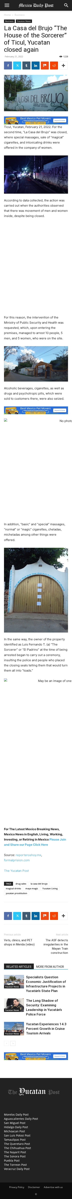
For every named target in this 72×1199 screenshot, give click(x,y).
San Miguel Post (14, 1123)
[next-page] (12, 1043)
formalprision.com (17, 860)
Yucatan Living (50, 888)
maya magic (31, 888)
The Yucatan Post (16, 871)
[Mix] (45, 65)
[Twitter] (17, 65)
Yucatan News (24, 21)
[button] (6, 5)
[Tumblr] (26, 65)
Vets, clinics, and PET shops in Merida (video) (19, 942)
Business (20, 15)
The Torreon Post (15, 1165)
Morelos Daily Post (16, 1114)
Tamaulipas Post (15, 1139)
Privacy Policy (16, 1187)
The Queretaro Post (17, 1144)
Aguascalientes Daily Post (21, 1119)
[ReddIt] (54, 65)
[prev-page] (6, 1043)
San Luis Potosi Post (17, 1135)
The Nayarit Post (15, 1152)
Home (7, 15)
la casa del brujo (39, 883)
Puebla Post (12, 1160)
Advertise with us (53, 1187)
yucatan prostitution (16, 893)
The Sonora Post (15, 1156)
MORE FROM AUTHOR (50, 966)
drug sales (21, 883)
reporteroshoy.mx (28, 855)
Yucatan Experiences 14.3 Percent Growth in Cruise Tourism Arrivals (46, 1028)
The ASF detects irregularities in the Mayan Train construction (56, 946)
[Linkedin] (36, 65)
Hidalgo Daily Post (16, 1127)
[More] (63, 65)
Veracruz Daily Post (17, 1169)
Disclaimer (34, 1187)
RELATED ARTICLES (18, 966)
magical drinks (13, 888)
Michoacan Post (14, 1131)
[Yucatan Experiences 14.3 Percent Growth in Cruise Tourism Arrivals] (14, 1029)
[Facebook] (8, 65)
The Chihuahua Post (17, 1148)
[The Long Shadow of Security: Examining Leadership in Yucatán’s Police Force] (14, 1005)
